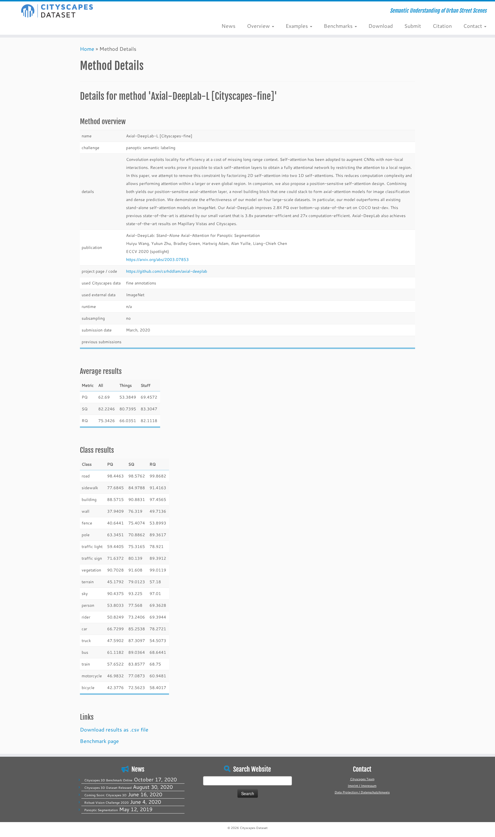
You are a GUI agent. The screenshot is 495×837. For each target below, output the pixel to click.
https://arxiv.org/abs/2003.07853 (157, 259)
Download (380, 25)
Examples (297, 25)
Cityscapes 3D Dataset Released (107, 788)
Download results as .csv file (114, 729)
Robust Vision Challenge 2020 (106, 803)
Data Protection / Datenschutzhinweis (362, 792)
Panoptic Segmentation (101, 810)
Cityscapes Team (362, 779)
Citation (442, 25)
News (228, 25)
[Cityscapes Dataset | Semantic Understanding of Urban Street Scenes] (57, 10)
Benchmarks (339, 25)
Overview (259, 25)
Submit (412, 25)
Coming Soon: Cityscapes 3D (105, 795)
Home (87, 48)
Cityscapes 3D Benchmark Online (108, 780)
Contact (473, 25)
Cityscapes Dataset (254, 828)
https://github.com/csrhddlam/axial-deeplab (166, 271)
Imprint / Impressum (362, 786)
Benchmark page (99, 741)
